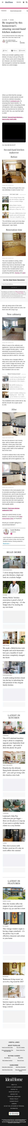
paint (23, 273)
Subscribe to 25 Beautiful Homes (20, 1070)
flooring (17, 273)
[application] (14, 130)
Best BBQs (20, 1057)
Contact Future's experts (14, 1087)
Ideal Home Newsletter (21, 1067)
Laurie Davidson (11, 40)
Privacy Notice (20, 293)
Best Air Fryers (20, 1060)
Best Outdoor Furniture (7, 1060)
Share (6, 50)
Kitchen (12, 19)
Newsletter (23, 50)
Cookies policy (14, 1101)
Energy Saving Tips (20, 1050)
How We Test (14, 1094)
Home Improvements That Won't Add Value (7, 1051)
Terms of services (19, 291)
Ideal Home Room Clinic (7, 1069)
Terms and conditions (14, 1096)
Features (22, 42)
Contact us (14, 1089)
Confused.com (14, 101)
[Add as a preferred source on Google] (14, 1113)
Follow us (15, 50)
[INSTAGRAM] (11, 534)
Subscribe (19, 2)
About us (14, 1084)
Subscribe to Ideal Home (7, 1067)
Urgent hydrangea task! (15, 10)
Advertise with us (14, 1091)
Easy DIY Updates (21, 1047)
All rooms (4, 19)
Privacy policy (14, 1099)
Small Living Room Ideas (7, 1047)
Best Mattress (7, 1057)
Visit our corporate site (20, 1120)
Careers (14, 1103)
